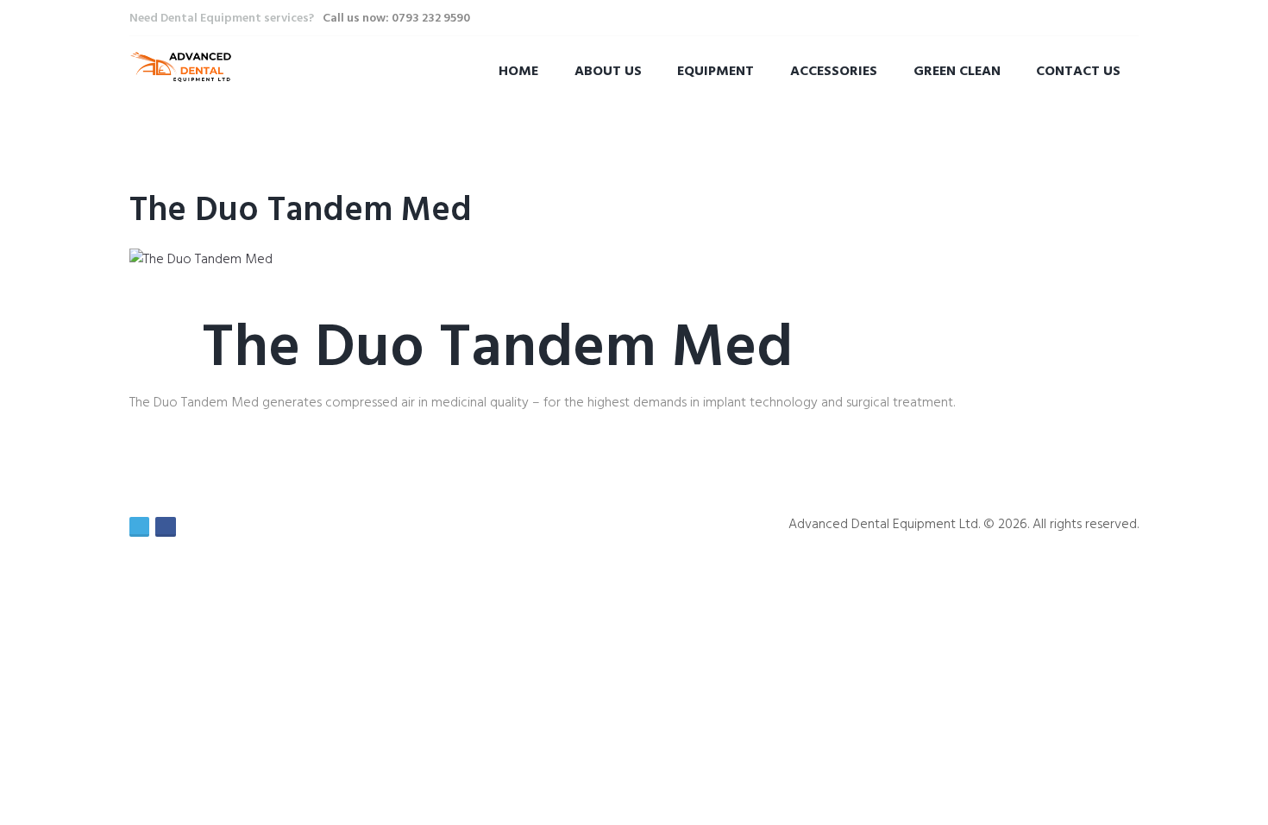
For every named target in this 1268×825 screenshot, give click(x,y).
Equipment (715, 71)
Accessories (833, 71)
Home (518, 71)
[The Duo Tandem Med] (201, 260)
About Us (608, 71)
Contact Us (1078, 71)
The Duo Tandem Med (300, 211)
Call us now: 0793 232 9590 (396, 18)
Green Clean (957, 71)
